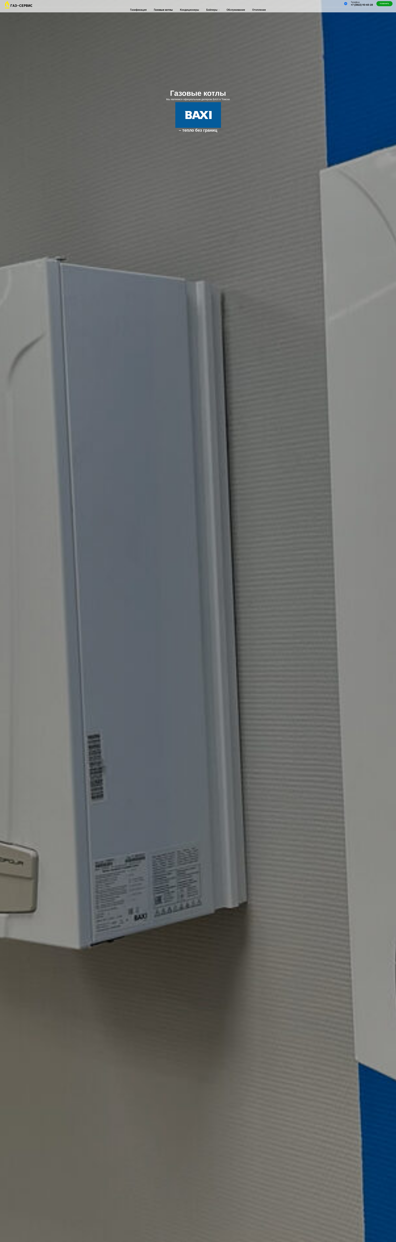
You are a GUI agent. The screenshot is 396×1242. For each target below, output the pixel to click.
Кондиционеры (189, 9)
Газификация (138, 9)
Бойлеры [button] (212, 9)
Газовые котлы (163, 9)
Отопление (259, 9)
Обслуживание (236, 9)
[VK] (345, 3)
